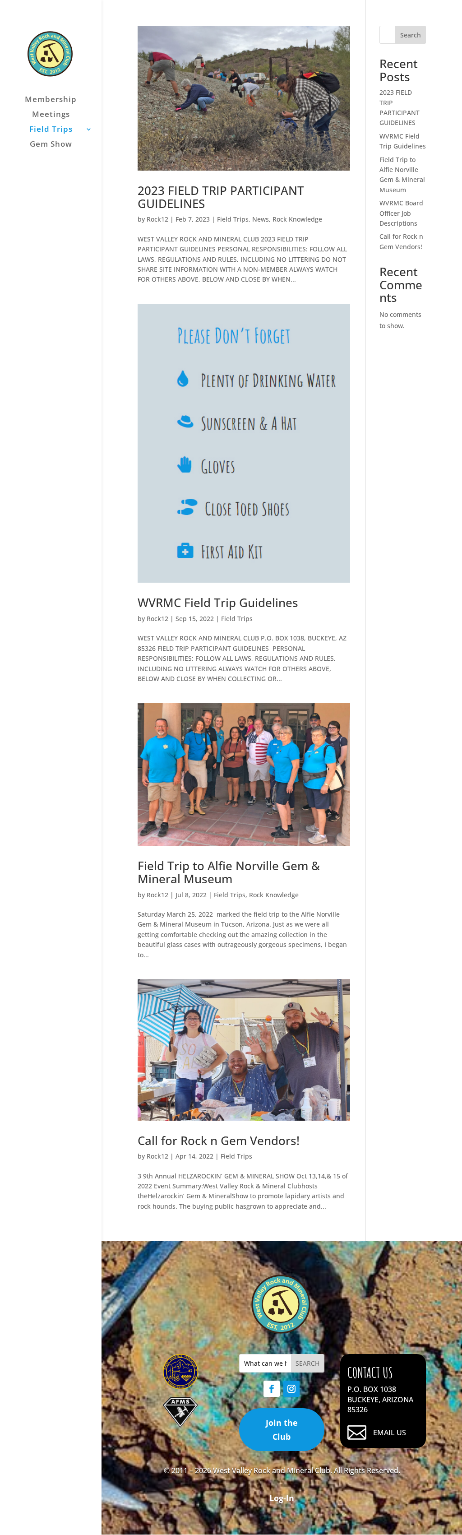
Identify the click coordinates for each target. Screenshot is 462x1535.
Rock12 (157, 219)
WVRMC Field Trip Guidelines (218, 602)
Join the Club (282, 1429)
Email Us (389, 1433)
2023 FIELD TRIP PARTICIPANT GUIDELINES (221, 197)
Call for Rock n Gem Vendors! (219, 1140)
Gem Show (51, 145)
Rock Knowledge (297, 219)
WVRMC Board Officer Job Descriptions (401, 213)
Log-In (281, 1498)
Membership (51, 100)
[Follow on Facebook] (271, 1389)
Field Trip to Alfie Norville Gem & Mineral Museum (229, 872)
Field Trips (51, 130)
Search (410, 35)
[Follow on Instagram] (291, 1389)
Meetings (51, 115)
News (260, 219)
